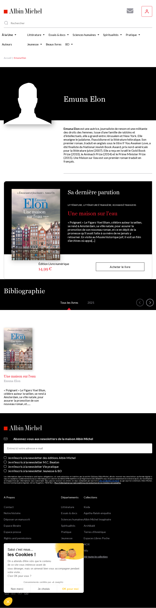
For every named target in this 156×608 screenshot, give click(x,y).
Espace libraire (12, 525)
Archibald (89, 525)
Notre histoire (12, 513)
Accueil (7, 57)
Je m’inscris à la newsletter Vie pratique (33, 466)
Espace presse (12, 531)
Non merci (17, 588)
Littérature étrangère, (97, 205)
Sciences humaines (72, 519)
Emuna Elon (12, 381)
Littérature (67, 507)
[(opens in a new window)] (7, 593)
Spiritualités (68, 525)
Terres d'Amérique (95, 531)
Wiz (86, 550)
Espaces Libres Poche (97, 538)
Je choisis (44, 588)
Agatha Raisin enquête (97, 513)
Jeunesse (66, 538)
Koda (87, 507)
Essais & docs (69, 513)
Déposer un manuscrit (17, 519)
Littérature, (75, 205)
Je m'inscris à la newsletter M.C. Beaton (33, 462)
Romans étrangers (124, 205)
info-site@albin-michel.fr (109, 481)
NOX (87, 544)
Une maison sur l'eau (92, 213)
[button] (8, 601)
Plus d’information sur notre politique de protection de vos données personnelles (87, 483)
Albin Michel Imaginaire (97, 519)
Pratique (66, 531)
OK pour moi (70, 588)
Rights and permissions (17, 538)
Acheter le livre (120, 267)
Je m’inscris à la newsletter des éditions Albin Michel (42, 458)
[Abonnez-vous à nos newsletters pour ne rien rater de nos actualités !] (129, 11)
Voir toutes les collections (96, 556)
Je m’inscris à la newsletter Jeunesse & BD (35, 471)
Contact (9, 507)
